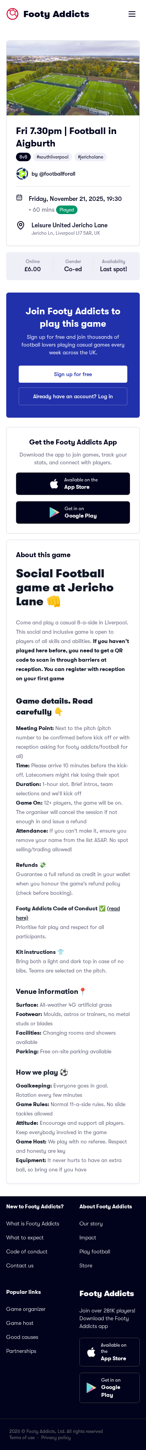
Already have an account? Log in (73, 396)
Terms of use (22, 1437)
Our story (91, 1223)
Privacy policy (56, 1437)
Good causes (22, 1337)
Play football (94, 1251)
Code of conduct (26, 1251)
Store (85, 1265)
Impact (87, 1237)
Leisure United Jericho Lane (69, 225)
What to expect (25, 1237)
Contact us (19, 1265)
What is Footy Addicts (32, 1223)
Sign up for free (73, 374)
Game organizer (26, 1309)
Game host (19, 1323)
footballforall (59, 174)
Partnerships (21, 1351)
